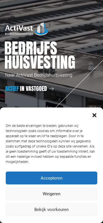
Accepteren (51, 178)
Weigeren (51, 193)
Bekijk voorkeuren (51, 209)
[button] (94, 115)
